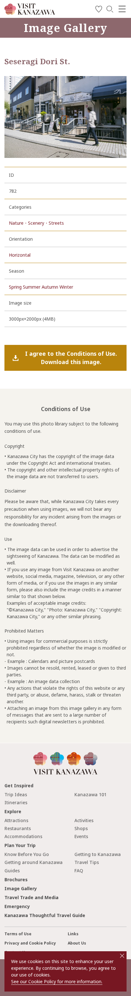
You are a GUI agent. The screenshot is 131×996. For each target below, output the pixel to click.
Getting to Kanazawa (97, 854)
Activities (83, 820)
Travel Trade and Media (31, 897)
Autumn (50, 287)
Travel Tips (86, 862)
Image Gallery (20, 888)
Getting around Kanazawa (33, 862)
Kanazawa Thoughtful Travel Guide (44, 915)
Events (81, 836)
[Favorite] (98, 10)
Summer (31, 287)
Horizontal (20, 255)
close (122, 955)
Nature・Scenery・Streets (36, 223)
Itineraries (15, 802)
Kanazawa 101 (90, 794)
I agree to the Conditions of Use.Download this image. (71, 358)
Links (73, 934)
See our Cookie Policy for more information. (56, 981)
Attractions (16, 820)
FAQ (78, 871)
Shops (81, 828)
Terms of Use (17, 934)
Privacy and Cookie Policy (30, 943)
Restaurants (17, 828)
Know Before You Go (26, 854)
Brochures (16, 879)
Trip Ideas (15, 794)
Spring (15, 287)
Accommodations (23, 836)
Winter (66, 287)
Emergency (17, 906)
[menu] (122, 9)
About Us (77, 943)
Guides (12, 871)
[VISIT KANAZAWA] (29, 12)
